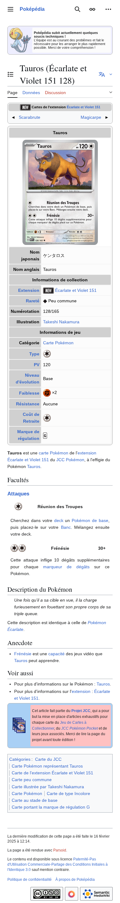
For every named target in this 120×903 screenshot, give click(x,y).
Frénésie (22, 653)
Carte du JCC (48, 759)
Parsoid (59, 850)
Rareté (32, 300)
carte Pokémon (53, 452)
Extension (28, 290)
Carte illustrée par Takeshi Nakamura (48, 786)
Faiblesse (29, 393)
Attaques (18, 494)
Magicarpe (91, 117)
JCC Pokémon (70, 459)
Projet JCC (80, 711)
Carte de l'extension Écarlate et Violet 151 (52, 772)
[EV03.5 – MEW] (25, 107)
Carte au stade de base (35, 800)
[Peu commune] (45, 300)
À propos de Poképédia (75, 879)
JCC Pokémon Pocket (79, 728)
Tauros (33, 466)
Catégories (19, 759)
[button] (10, 9)
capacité (56, 653)
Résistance (27, 403)
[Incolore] (47, 353)
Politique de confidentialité (29, 879)
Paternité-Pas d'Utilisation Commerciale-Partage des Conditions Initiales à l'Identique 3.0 (57, 864)
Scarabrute (29, 117)
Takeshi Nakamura (61, 321)
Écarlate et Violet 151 (83, 107)
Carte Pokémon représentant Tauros (47, 766)
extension (87, 452)
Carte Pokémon (58, 342)
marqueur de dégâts (66, 566)
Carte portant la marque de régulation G (51, 807)
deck (58, 520)
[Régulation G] (45, 435)
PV (36, 364)
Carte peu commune (32, 779)
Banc (66, 527)
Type (34, 353)
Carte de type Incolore (68, 793)
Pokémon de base (90, 520)
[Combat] (47, 392)
